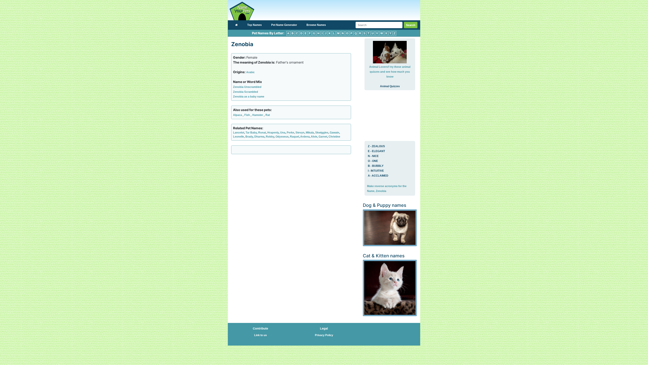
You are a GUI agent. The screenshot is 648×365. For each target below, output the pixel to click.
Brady (249, 136)
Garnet (323, 136)
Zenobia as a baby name (248, 96)
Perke (290, 132)
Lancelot (238, 132)
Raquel (294, 136)
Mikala (310, 132)
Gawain (334, 132)
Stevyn (299, 132)
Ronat (262, 132)
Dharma (259, 136)
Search (410, 25)
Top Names (254, 24)
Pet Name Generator (284, 24)
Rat (267, 115)
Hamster (258, 115)
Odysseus (282, 136)
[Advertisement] (291, 181)
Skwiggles (321, 132)
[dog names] (390, 227)
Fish (247, 115)
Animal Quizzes (390, 86)
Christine (334, 136)
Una (282, 132)
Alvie (314, 136)
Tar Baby (251, 132)
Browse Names (316, 24)
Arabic (250, 72)
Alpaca (238, 115)
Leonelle (238, 136)
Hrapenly (273, 132)
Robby (270, 136)
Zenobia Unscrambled (247, 87)
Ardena (305, 136)
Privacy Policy (324, 335)
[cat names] (390, 287)
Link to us (260, 335)
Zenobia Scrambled (245, 91)
